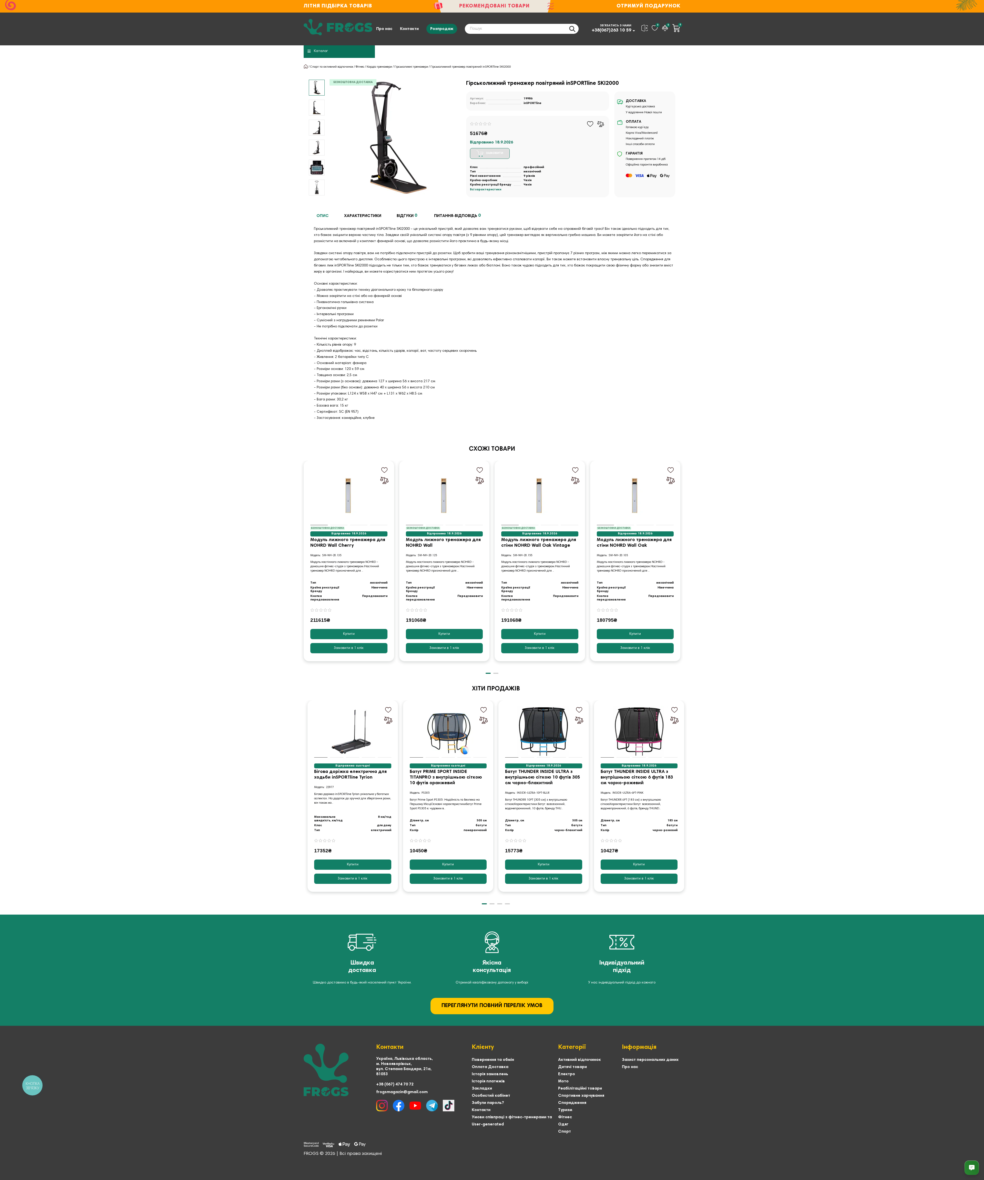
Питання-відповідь (457, 215)
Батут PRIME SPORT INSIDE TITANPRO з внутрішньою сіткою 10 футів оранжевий (446, 777)
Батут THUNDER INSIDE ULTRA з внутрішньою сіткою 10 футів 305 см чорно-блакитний (542, 777)
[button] (304, 564)
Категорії (572, 1047)
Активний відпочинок (579, 1060)
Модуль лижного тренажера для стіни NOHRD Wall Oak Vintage (538, 543)
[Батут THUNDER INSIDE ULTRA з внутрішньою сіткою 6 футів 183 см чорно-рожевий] (639, 731)
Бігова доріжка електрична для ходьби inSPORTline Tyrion (350, 775)
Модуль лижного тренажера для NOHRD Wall (443, 543)
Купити (349, 634)
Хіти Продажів (496, 689)
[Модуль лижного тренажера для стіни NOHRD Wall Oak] (635, 495)
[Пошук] (572, 29)
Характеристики (362, 216)
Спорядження (572, 1103)
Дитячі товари (572, 1067)
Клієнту (483, 1047)
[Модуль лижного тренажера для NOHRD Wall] (444, 495)
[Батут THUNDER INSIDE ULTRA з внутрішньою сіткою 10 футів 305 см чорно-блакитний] (543, 731)
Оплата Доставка (490, 1067)
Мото (563, 1081)
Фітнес (360, 66)
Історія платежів (488, 1081)
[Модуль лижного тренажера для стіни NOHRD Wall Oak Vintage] (539, 495)
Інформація (639, 1047)
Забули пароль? (488, 1103)
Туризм (565, 1110)
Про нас (384, 29)
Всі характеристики (485, 189)
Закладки (482, 1088)
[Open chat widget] (972, 1168)
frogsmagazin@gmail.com (402, 1092)
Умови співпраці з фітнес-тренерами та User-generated (512, 1120)
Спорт (564, 1132)
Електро (566, 1074)
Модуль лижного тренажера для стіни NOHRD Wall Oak (634, 543)
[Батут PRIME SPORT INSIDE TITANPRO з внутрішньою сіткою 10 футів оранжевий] (448, 731)
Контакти (409, 29)
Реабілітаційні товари (580, 1088)
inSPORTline (532, 103)
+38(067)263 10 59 (611, 30)
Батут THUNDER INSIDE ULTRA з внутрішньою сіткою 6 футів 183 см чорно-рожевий (637, 777)
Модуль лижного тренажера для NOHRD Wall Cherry (347, 543)
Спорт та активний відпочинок (331, 66)
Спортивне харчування (581, 1096)
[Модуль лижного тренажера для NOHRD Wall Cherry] (348, 495)
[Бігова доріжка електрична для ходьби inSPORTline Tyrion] (352, 731)
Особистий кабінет (491, 1096)
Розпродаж (441, 29)
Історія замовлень (490, 1074)
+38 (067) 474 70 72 (395, 1084)
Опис (322, 216)
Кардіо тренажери (379, 66)
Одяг (563, 1124)
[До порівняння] (600, 124)
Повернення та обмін (493, 1060)
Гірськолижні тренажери (411, 66)
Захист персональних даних (650, 1060)
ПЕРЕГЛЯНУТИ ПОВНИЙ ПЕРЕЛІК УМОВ (492, 1006)
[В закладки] (590, 124)
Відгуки (407, 215)
